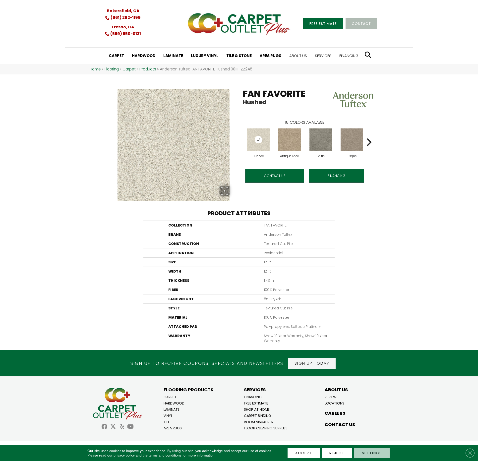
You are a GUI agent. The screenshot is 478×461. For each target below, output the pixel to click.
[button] (312, 363)
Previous (240, 134)
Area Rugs (173, 428)
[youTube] (130, 427)
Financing (253, 397)
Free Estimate (256, 403)
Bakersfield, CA (123, 11)
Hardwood (174, 403)
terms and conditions (165, 455)
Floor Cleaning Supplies (266, 428)
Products (147, 69)
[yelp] (121, 427)
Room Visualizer (258, 421)
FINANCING (337, 175)
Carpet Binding (257, 415)
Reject (337, 453)
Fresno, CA (123, 27)
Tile (167, 421)
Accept (303, 453)
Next (369, 134)
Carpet (129, 69)
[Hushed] (258, 139)
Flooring (112, 69)
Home (95, 69)
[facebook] (104, 427)
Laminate (171, 409)
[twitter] (113, 427)
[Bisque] (351, 139)
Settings (372, 453)
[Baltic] (320, 139)
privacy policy (124, 455)
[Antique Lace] (289, 139)
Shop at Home (257, 409)
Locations (334, 403)
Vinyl (168, 415)
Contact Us (275, 175)
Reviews (332, 397)
